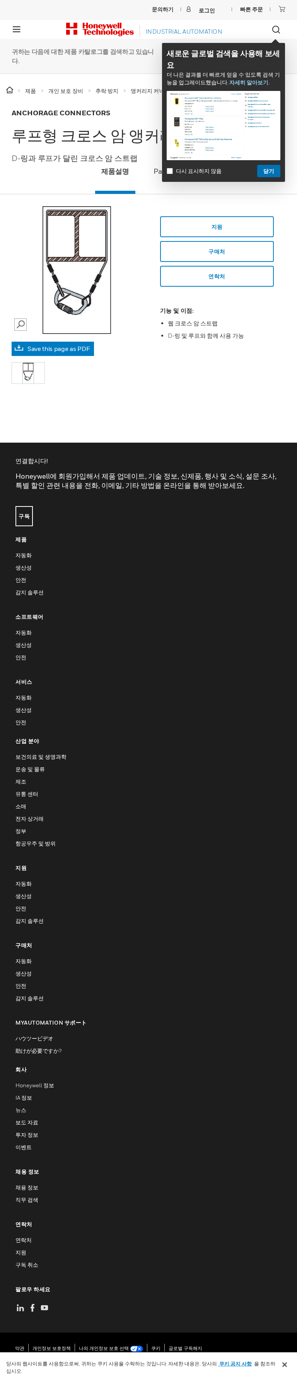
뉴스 (20, 1110)
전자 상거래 (29, 818)
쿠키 (155, 1348)
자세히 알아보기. (249, 82)
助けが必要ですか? (38, 1050)
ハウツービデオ (34, 1038)
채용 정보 (26, 1187)
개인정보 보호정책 (51, 1348)
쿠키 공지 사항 (235, 1363)
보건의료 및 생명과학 (41, 756)
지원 (217, 226)
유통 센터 (26, 793)
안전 (20, 580)
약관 (19, 1348)
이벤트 (23, 1147)
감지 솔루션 (29, 592)
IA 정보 (23, 1097)
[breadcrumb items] (10, 90)
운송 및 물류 (30, 769)
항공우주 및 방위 (35, 843)
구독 (24, 516)
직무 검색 (26, 1199)
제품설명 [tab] (115, 171)
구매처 (216, 251)
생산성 (23, 567)
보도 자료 (26, 1122)
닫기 (268, 171)
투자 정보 (26, 1134)
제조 (20, 781)
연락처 (23, 1240)
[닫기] (284, 1364)
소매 (20, 806)
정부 (20, 831)
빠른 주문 (251, 9)
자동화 (23, 555)
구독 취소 (26, 1264)
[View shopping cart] (281, 8)
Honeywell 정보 (34, 1085)
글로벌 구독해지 (185, 1348)
